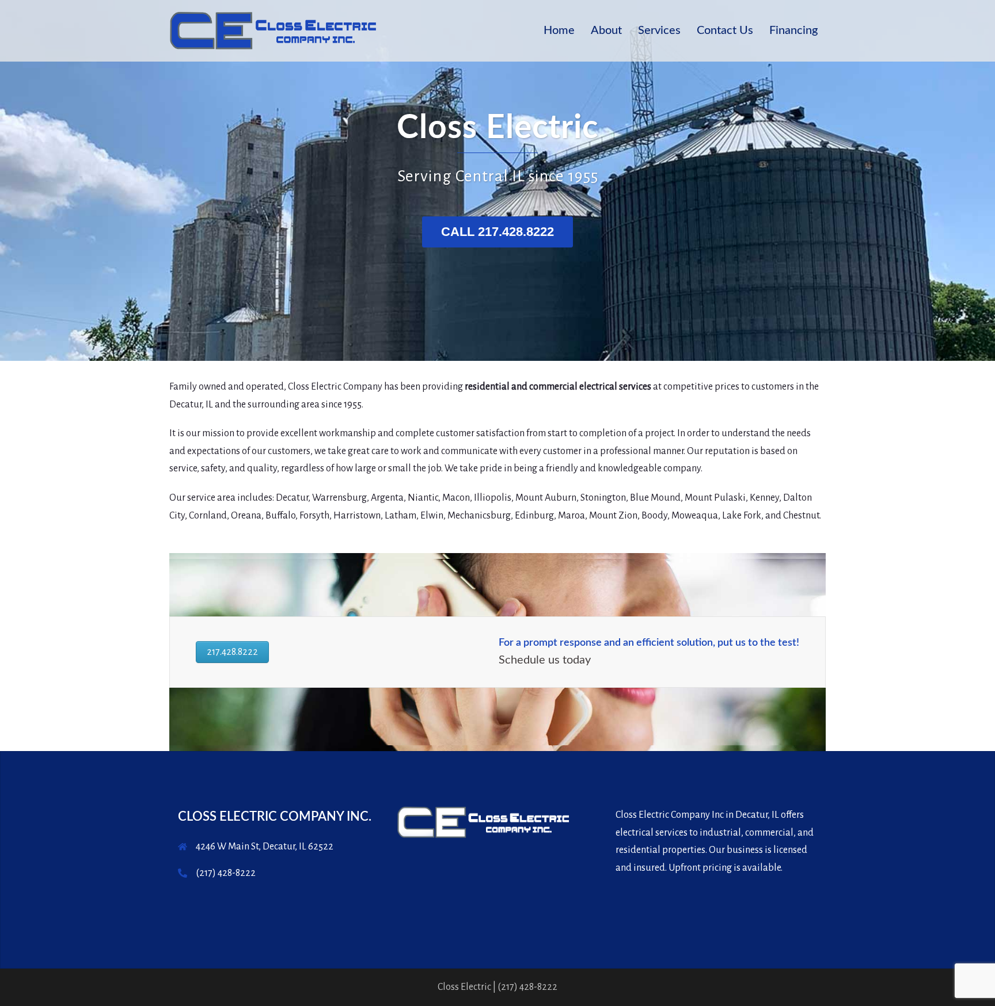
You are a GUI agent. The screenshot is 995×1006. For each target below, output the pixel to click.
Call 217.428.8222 (497, 231)
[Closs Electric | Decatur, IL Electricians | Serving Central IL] (273, 30)
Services (659, 30)
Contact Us (725, 30)
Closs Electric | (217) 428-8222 (497, 987)
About (606, 30)
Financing (793, 30)
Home (559, 30)
